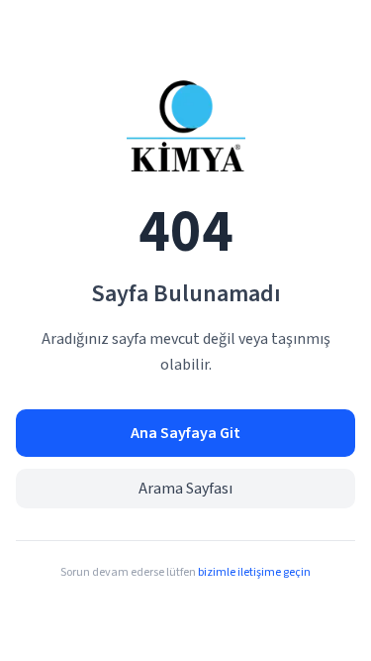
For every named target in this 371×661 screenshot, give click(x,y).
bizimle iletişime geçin (254, 572)
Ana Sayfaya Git (185, 433)
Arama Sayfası (185, 488)
